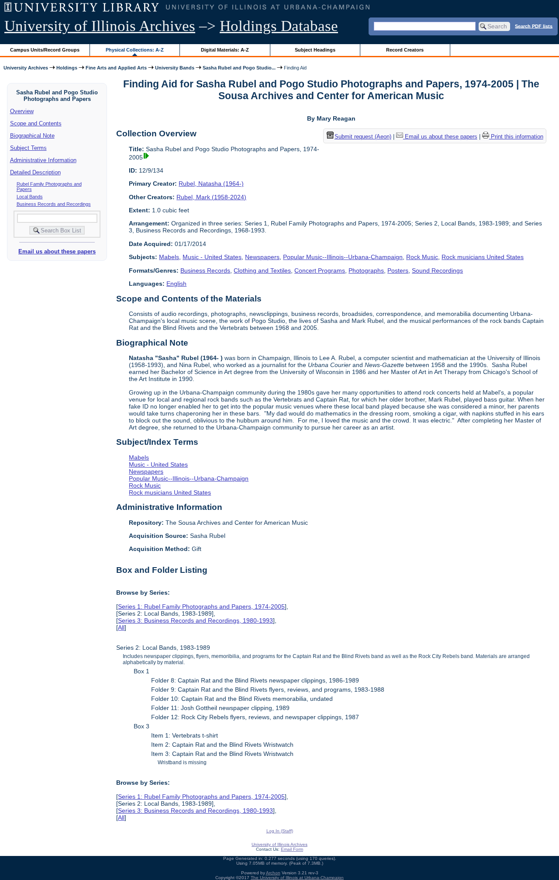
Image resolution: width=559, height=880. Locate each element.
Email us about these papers (57, 251)
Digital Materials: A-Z (225, 49)
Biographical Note (32, 135)
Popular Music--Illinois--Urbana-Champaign (343, 256)
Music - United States (212, 256)
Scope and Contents (36, 123)
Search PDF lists (533, 25)
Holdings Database (279, 26)
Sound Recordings (437, 270)
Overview (22, 111)
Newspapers (262, 256)
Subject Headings (315, 49)
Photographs (366, 270)
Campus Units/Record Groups (44, 49)
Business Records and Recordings (54, 204)
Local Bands (30, 196)
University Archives (25, 67)
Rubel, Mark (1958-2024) (211, 197)
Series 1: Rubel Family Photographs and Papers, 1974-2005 (201, 606)
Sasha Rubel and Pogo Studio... (239, 67)
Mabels (169, 256)
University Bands (174, 67)
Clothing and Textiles (262, 270)
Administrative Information (43, 160)
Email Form (292, 849)
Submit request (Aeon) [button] (363, 136)
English (176, 283)
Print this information (516, 136)
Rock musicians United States (483, 256)
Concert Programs (319, 270)
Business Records (205, 270)
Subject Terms (28, 148)
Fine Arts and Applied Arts (116, 67)
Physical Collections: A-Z (135, 49)
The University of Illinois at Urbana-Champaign (297, 877)
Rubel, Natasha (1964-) (211, 183)
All (121, 627)
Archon (273, 872)
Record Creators (405, 49)
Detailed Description (35, 172)
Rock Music (422, 256)
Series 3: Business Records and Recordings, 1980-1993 (195, 620)
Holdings (66, 67)
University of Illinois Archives (99, 26)
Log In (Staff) (279, 830)
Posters (397, 270)
